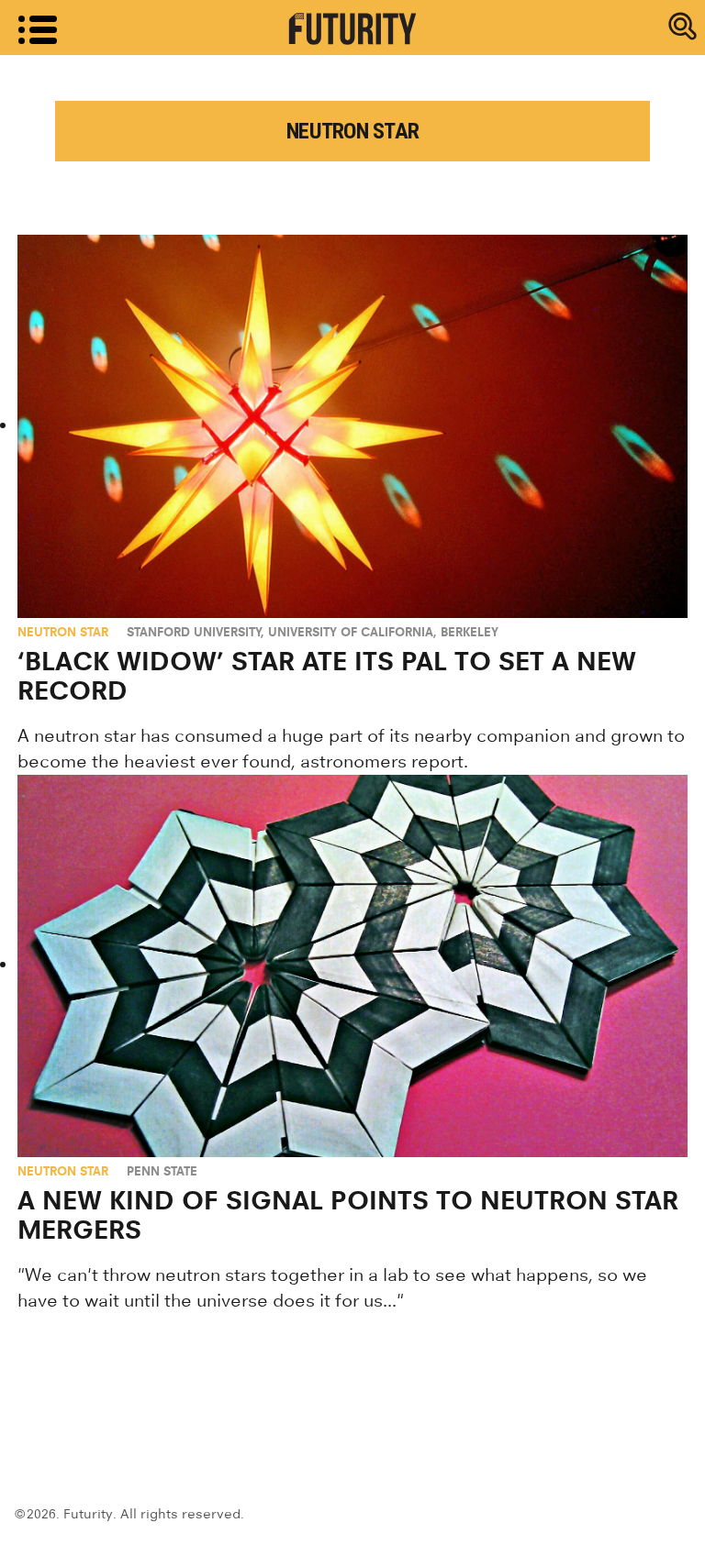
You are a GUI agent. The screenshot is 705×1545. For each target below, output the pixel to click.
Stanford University (194, 632)
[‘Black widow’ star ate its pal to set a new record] (352, 426)
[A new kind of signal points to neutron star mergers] (352, 966)
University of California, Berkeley (383, 632)
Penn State (162, 1171)
